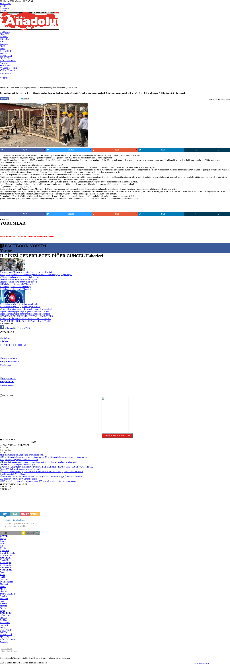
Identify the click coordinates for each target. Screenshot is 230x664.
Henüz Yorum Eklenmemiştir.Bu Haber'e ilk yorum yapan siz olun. (27, 236)
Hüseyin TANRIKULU (10, 357)
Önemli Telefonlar (7, 553)
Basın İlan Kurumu (9, 651)
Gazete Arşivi (5, 565)
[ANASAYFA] (29, 30)
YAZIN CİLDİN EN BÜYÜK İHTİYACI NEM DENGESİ (25, 318)
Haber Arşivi (5, 562)
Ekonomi (4, 584)
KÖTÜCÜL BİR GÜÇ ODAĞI (13, 341)
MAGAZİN (5, 637)
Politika (3, 586)
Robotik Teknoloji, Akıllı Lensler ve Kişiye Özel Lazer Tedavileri (55, 476)
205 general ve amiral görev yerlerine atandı (18, 479)
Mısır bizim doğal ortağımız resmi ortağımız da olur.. (22, 455)
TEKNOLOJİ (6, 634)
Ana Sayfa (6, 3)
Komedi (3, 603)
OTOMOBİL (5, 630)
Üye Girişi (4, 8)
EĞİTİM (3, 632)
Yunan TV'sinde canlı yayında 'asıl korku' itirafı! (20, 469)
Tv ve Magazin (6, 582)
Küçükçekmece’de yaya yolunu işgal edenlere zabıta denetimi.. (26, 272)
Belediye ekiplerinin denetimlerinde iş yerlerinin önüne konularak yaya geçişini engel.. (36, 274)
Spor (2, 572)
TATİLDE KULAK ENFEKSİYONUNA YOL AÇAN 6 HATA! (66, 467)
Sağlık (2, 577)
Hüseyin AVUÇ (7, 378)
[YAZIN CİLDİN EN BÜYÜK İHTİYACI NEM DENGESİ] (26, 316)
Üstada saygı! (5, 361)
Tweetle (71, 150)
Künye (3, 541)
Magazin (3, 606)
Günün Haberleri (7, 560)
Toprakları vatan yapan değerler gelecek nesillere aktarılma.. (25, 311)
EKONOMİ (5, 622)
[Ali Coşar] (5, 334)
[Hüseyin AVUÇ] (8, 374)
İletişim (3, 538)
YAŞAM (4, 642)
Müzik (2, 589)
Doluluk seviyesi (7, 381)
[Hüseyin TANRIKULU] (11, 354)
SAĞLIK (4, 625)
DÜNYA (4, 620)
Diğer (2, 610)
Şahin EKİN (6, 648)
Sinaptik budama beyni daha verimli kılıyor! (18, 279)
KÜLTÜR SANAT (8, 639)
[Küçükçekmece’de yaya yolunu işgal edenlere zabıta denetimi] (12, 270)
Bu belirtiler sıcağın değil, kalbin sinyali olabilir (20, 304)
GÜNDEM (5, 615)
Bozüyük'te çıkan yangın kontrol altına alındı (19, 459)
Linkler (3, 543)
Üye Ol (3, 6)
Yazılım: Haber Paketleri (201, 663)
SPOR (2, 627)
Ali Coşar (4, 337)
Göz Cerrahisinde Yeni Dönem (13, 474)
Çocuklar (4, 579)
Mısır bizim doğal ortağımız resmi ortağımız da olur (66, 457)
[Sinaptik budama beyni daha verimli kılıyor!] (19, 277)
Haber (2, 574)
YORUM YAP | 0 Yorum (26, 228)
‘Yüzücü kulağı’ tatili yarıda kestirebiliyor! (18, 464)
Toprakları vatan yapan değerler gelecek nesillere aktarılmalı (25, 314)
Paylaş (25, 150)
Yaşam (3, 608)
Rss (1, 546)
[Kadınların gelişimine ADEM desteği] (16, 284)
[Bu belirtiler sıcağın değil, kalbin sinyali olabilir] (12, 302)
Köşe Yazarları (6, 567)
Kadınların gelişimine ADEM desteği (15, 286)
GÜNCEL (4, 78)
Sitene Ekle (7, 555)
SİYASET (4, 591)
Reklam (3, 11)
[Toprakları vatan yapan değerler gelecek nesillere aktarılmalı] (26, 309)
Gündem (3, 596)
